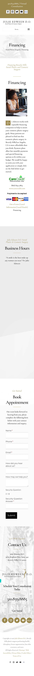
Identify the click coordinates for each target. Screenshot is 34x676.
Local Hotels (22, 207)
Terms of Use (17, 656)
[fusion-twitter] (17, 620)
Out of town (15, 204)
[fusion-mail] (29, 620)
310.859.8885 (13, 3)
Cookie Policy (26, 653)
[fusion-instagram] (11, 620)
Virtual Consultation (18, 5)
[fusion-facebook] (4, 620)
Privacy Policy (16, 653)
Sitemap (22, 650)
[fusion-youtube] (23, 620)
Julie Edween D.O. (20, 638)
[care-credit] (17, 176)
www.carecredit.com (17, 188)
